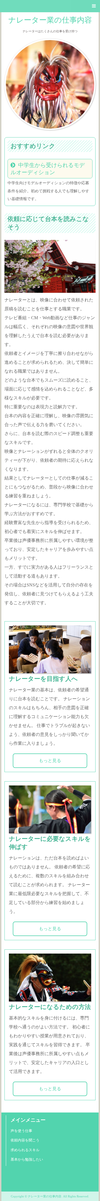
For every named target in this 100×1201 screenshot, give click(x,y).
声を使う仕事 (21, 1131)
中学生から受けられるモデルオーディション (48, 168)
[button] (50, 6)
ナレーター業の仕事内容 (50, 20)
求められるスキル (25, 1150)
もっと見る (50, 760)
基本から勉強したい (27, 1159)
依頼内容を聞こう (25, 1140)
